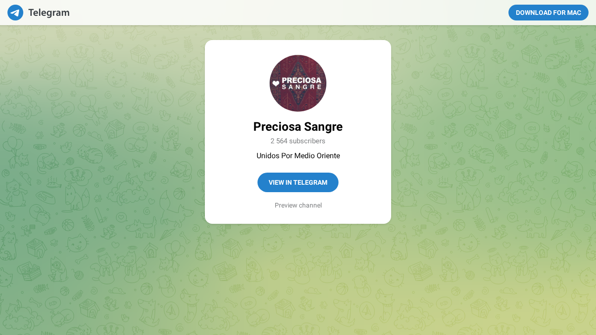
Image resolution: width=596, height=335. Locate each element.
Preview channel (298, 205)
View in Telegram (298, 182)
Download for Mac (548, 12)
